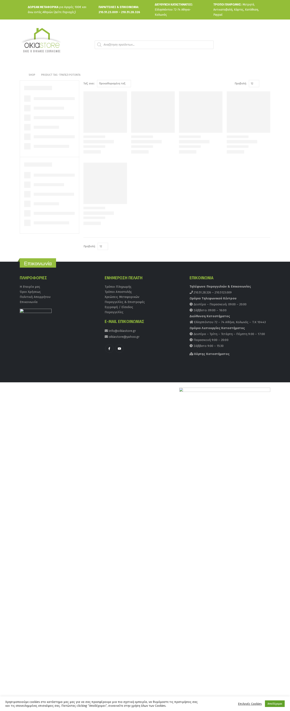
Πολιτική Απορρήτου (35, 297)
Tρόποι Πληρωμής (118, 287)
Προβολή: (241, 83)
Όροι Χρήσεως (30, 292)
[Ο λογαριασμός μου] (252, 44)
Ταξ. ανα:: (89, 83)
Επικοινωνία (29, 302)
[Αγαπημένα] (264, 44)
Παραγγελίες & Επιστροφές (125, 302)
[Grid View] (263, 84)
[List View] (268, 84)
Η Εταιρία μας (30, 287)
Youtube (119, 348)
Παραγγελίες (114, 312)
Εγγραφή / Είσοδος (119, 307)
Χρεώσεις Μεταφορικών (122, 297)
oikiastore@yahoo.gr (123, 337)
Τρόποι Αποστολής (118, 292)
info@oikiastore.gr (122, 331)
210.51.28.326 (130, 12)
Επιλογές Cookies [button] (250, 704)
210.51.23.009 (108, 12)
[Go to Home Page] (21, 74)
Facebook (109, 348)
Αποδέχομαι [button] (274, 703)
